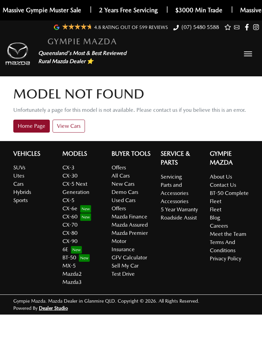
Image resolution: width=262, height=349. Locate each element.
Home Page (31, 126)
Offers (119, 167)
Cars (18, 184)
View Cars (69, 126)
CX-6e (69, 208)
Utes (18, 175)
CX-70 (69, 225)
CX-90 (69, 241)
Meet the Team (228, 234)
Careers (219, 226)
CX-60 (69, 216)
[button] (248, 54)
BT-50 (69, 257)
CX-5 (68, 200)
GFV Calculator (129, 257)
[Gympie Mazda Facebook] (248, 27)
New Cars (123, 184)
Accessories (174, 201)
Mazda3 (72, 282)
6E (65, 249)
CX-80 (69, 233)
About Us (221, 176)
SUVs (19, 167)
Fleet (215, 209)
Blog (215, 217)
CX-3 (68, 167)
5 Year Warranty (179, 209)
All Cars (121, 175)
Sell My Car (125, 265)
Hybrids (22, 192)
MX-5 (69, 265)
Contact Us (223, 185)
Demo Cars (125, 192)
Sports (20, 200)
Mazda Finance (129, 216)
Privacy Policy (225, 258)
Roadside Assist (179, 217)
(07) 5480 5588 (200, 27)
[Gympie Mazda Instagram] (257, 27)
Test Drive (123, 274)
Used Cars (123, 200)
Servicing (171, 176)
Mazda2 (72, 274)
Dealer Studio (53, 308)
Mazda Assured (130, 225)
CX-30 (69, 175)
